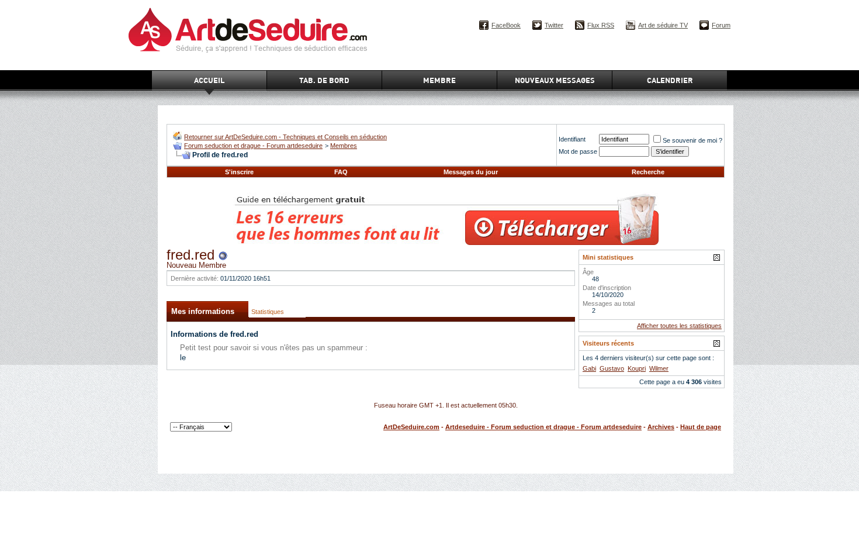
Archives (660, 426)
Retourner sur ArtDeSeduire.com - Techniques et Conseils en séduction (285, 136)
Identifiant (572, 139)
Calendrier (670, 80)
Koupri (637, 368)
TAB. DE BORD (324, 80)
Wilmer (659, 368)
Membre (439, 80)
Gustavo (612, 368)
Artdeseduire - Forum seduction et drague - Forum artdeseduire (543, 426)
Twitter (554, 25)
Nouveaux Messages (555, 80)
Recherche (648, 171)
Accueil (209, 80)
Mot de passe (578, 151)
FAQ (341, 171)
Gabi (589, 368)
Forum (721, 25)
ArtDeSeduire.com (411, 426)
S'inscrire (239, 171)
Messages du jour (471, 171)
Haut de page (700, 426)
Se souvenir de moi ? (692, 140)
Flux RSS (600, 25)
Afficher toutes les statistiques (679, 325)
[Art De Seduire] (177, 137)
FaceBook (506, 25)
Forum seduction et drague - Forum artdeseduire (253, 145)
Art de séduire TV (663, 25)
